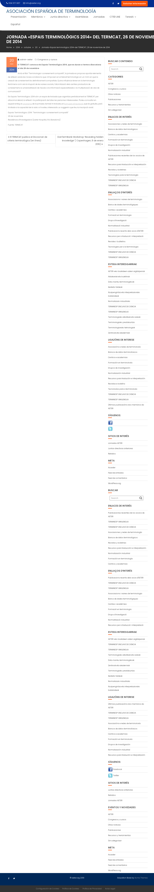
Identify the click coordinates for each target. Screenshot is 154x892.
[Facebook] (113, 3)
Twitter (116, 775)
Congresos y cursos (47, 59)
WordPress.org (114, 483)
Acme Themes (141, 877)
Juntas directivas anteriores (120, 448)
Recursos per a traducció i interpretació (125, 236)
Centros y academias (118, 134)
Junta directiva (59, 17)
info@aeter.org (33, 3)
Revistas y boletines (117, 169)
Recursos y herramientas (119, 104)
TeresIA (129, 17)
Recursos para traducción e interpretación (127, 164)
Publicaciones (114, 99)
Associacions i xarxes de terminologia (125, 199)
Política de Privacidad (92, 888)
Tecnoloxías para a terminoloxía (122, 389)
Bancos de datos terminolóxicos (122, 352)
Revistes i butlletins (116, 241)
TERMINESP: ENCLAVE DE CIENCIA (122, 180)
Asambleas (81, 17)
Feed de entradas (116, 473)
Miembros (37, 17)
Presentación (18, 17)
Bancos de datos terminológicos (123, 129)
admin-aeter (26, 59)
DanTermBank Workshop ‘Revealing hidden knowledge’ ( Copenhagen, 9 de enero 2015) (80, 140)
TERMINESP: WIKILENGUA (118, 185)
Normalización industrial (119, 150)
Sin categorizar (115, 110)
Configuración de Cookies (47, 888)
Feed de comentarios (117, 478)
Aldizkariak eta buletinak (119, 276)
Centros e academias (118, 357)
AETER (110, 83)
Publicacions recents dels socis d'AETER (125, 231)
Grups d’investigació (117, 220)
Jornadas (99, 17)
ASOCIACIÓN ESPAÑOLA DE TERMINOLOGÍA (51, 11)
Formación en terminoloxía (120, 362)
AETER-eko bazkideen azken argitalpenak (126, 271)
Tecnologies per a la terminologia (123, 246)
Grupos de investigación (119, 145)
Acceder (111, 467)
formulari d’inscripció (73, 103)
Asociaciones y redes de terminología (125, 124)
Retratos (112, 453)
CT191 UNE (115, 17)
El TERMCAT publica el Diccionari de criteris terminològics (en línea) (27, 138)
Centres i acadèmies (117, 210)
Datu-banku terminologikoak (121, 282)
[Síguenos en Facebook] (110, 422)
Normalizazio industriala (119, 301)
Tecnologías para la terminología (123, 175)
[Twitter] (118, 3)
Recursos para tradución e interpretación (126, 378)
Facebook (117, 769)
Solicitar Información (134, 3)
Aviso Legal (110, 888)
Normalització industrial (118, 225)
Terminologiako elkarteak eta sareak (124, 317)
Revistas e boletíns (116, 383)
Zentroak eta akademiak (119, 333)
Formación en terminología (120, 139)
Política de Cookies (70, 888)
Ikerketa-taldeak (115, 287)
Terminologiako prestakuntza (121, 322)
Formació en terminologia (119, 215)
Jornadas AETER (115, 443)
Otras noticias (114, 94)
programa (27, 103)
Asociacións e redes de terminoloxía (124, 347)
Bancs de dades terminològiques (123, 204)
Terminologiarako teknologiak (121, 327)
